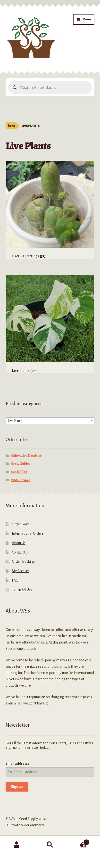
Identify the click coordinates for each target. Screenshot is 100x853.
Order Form (20, 524)
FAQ (15, 580)
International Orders (27, 533)
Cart (77, 841)
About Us (18, 543)
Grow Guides (20, 463)
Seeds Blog (19, 472)
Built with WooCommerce (25, 825)
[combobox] (50, 420)
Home (11, 125)
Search (50, 845)
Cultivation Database (26, 455)
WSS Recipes (20, 480)
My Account (20, 571)
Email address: (17, 763)
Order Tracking (23, 561)
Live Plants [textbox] (49, 421)
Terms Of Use (22, 589)
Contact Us (20, 552)
